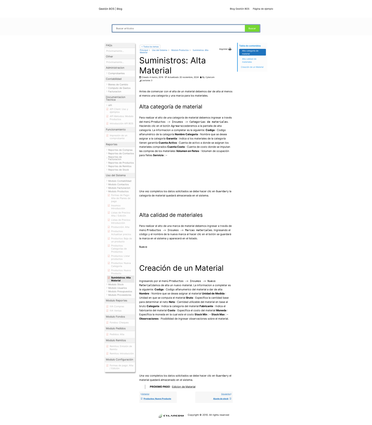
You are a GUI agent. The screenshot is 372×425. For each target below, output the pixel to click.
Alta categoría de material (250, 52)
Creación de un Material (252, 67)
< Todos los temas (150, 46)
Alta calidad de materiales (249, 60)
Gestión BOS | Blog (110, 8)
